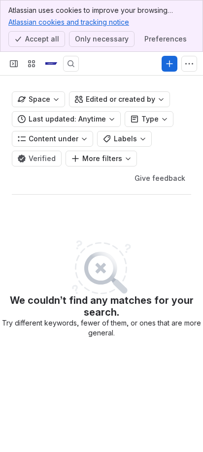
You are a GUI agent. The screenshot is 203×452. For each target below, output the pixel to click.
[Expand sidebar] (14, 64)
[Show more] (189, 64)
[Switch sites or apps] (31, 64)
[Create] (169, 64)
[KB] (51, 64)
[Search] (71, 64)
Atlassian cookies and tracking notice (68, 22)
